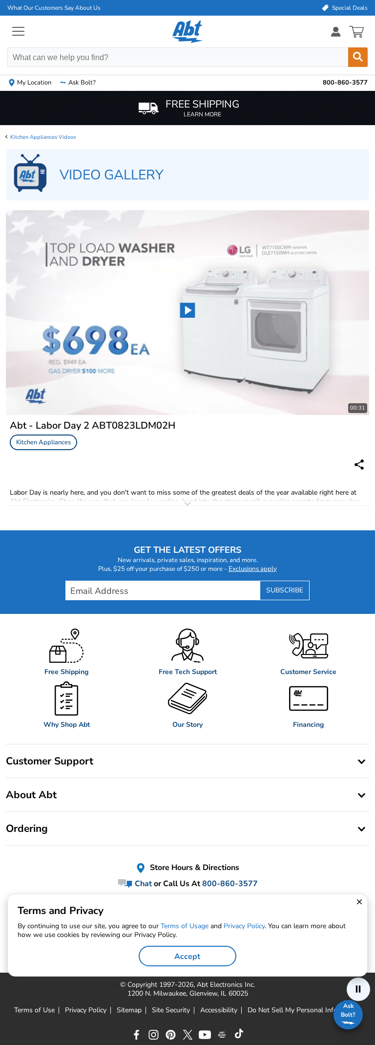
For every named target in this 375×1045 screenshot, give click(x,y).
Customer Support (49, 761)
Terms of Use (34, 1010)
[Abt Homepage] (187, 32)
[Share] (359, 464)
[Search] (358, 57)
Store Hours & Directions (193, 867)
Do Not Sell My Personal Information (304, 1010)
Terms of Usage (184, 926)
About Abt (31, 795)
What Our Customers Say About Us (54, 8)
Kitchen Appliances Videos (43, 137)
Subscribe (284, 590)
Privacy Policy (85, 1010)
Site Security (171, 1010)
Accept (187, 956)
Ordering (27, 828)
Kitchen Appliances (43, 442)
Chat (142, 883)
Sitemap (129, 1010)
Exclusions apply (253, 569)
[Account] (336, 32)
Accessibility (218, 1010)
